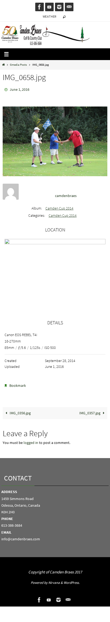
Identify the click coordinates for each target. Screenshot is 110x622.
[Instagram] (59, 7)
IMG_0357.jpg (90, 410)
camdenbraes (66, 194)
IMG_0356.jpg (20, 410)
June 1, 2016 (19, 89)
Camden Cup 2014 (59, 207)
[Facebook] (39, 7)
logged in (30, 440)
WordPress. (72, 580)
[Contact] (69, 7)
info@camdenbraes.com (20, 536)
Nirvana (54, 580)
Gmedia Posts (18, 64)
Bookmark (17, 384)
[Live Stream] (49, 7)
